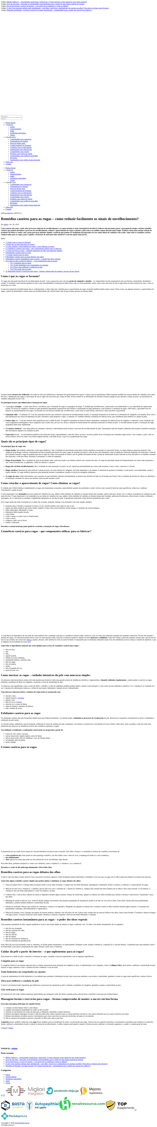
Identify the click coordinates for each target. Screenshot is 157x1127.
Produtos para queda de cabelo (21, 154)
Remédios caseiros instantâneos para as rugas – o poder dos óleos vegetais (33, 259)
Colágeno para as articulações (21, 147)
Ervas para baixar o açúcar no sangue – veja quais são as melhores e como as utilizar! (37, 6)
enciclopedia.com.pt (22, 1123)
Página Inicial (10, 123)
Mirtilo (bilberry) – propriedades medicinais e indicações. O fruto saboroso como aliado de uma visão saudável (47, 2)
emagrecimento (15, 129)
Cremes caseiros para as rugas (17, 255)
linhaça (29, 640)
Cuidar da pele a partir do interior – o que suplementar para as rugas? (32, 261)
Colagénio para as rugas (20, 263)
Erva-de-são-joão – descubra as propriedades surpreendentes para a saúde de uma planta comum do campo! (45, 4)
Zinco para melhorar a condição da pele (26, 267)
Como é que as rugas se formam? (18, 242)
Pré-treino (13, 158)
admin (6, 224)
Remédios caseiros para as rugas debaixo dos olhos (25, 257)
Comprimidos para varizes (19, 152)
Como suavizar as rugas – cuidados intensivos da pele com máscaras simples (34, 251)
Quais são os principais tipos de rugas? (20, 244)
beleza (12, 127)
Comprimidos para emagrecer (20, 139)
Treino (12, 135)
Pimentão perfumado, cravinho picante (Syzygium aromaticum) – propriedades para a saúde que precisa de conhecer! (49, 10)
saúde (12, 131)
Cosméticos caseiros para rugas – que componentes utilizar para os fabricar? (34, 249)
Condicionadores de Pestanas (20, 145)
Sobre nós (9, 162)
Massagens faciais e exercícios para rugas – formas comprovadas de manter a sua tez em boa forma (42, 271)
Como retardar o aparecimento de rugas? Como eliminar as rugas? (30, 246)
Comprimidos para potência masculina (24, 156)
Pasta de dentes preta (17, 143)
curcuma (21, 698)
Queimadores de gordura (19, 141)
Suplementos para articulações (21, 150)
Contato (8, 164)
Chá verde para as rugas (20, 269)
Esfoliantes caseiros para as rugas (18, 253)
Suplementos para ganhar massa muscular (25, 160)
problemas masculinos (18, 133)
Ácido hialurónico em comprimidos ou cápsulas (29, 265)
